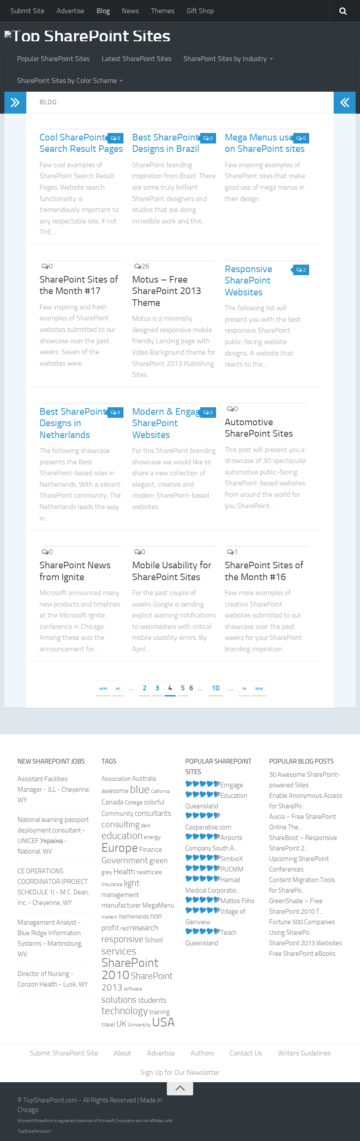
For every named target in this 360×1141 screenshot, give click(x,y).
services (119, 951)
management (120, 895)
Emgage (231, 785)
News (130, 11)
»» (259, 688)
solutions (119, 999)
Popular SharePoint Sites (53, 58)
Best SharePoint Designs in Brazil (165, 143)
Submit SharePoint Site (64, 1053)
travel (108, 1024)
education (122, 836)
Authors (202, 1053)
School (154, 940)
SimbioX (231, 859)
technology (124, 1011)
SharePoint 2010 (129, 968)
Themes (162, 11)
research (144, 928)
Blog (103, 11)
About (122, 1053)
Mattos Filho (237, 901)
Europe (119, 847)
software (133, 989)
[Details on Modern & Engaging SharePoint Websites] (174, 403)
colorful (154, 802)
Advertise (70, 11)
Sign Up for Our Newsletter (180, 1072)
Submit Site (27, 11)
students (152, 1000)
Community (117, 814)
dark (146, 825)
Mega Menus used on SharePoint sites (265, 143)
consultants (153, 813)
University (139, 1025)
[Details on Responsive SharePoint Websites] (266, 260)
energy (152, 837)
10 (216, 688)
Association (116, 778)
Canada (112, 802)
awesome (115, 791)
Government (124, 860)
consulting (120, 824)
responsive (122, 938)
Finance (150, 850)
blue (140, 789)
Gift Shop (200, 11)
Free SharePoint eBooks (302, 954)
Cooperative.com (208, 827)
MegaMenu (158, 905)
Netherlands (134, 916)
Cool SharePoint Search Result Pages (81, 143)
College (134, 802)
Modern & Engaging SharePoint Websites (172, 423)
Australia (144, 778)
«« (103, 688)
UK (121, 1024)
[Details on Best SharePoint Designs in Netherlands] (81, 403)
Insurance (111, 884)
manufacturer (121, 905)
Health (124, 871)
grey (106, 872)
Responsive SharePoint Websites (248, 280)
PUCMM (232, 869)
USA (163, 1022)
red (124, 928)
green (158, 861)
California (160, 791)
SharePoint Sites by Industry (225, 58)
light (132, 883)
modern (109, 917)
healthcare (149, 872)
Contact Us (246, 1053)
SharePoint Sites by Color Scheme (67, 80)
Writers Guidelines (304, 1053)
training (159, 1012)
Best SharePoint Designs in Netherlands (73, 423)
